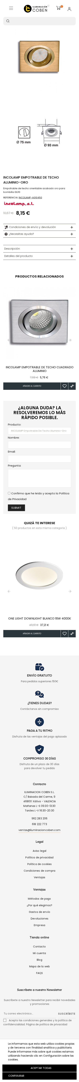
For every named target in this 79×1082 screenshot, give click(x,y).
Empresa (39, 925)
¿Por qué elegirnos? (39, 905)
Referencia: (10, 197)
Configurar (16, 1076)
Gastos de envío (39, 912)
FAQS (39, 973)
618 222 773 (39, 824)
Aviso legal (39, 851)
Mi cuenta (39, 953)
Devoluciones (39, 918)
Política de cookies (39, 864)
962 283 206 (40, 818)
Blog (39, 960)
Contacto (39, 946)
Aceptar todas (41, 1068)
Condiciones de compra (39, 871)
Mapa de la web (39, 966)
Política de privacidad (39, 857)
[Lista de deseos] (64, 386)
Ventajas (39, 877)
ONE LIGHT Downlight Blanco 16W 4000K (39, 618)
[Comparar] (72, 386)
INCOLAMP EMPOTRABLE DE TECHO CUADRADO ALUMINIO (39, 369)
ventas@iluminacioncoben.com (39, 830)
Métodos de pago (39, 899)
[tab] (39, 227)
